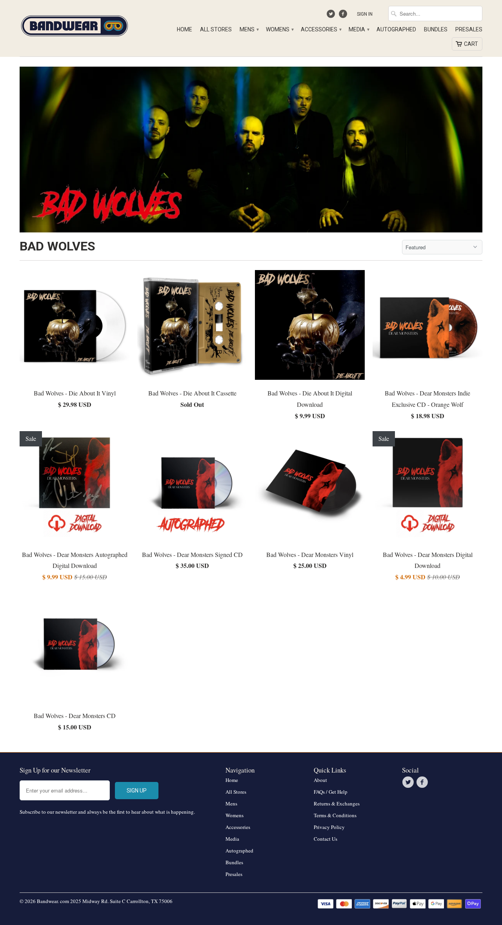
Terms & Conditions (335, 815)
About (320, 780)
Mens (249, 29)
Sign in (365, 14)
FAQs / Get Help (330, 791)
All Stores (216, 29)
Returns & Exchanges (337, 803)
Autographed (396, 29)
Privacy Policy (329, 827)
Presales (468, 29)
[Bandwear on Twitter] (332, 15)
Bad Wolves (57, 246)
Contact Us (325, 838)
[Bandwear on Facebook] (343, 15)
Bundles (435, 29)
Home (184, 29)
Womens (279, 29)
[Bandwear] (74, 24)
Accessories (321, 29)
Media (359, 29)
